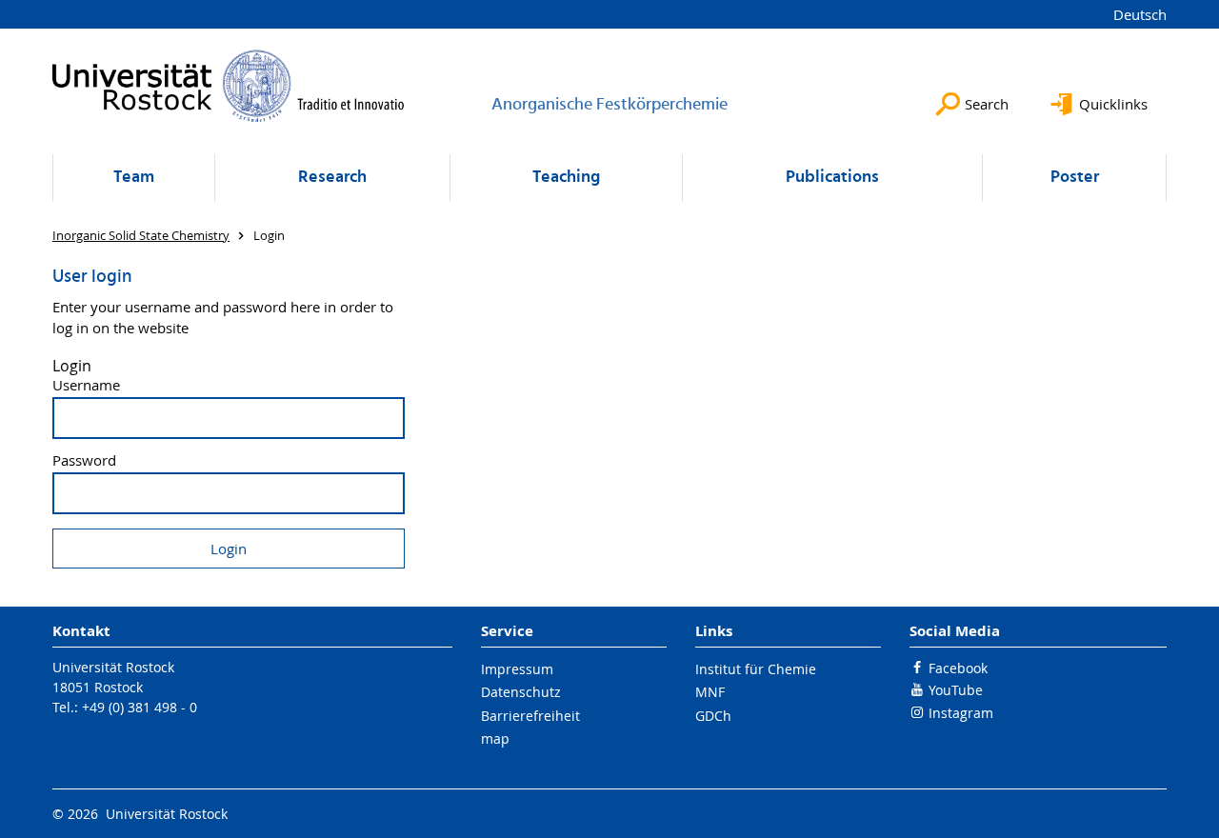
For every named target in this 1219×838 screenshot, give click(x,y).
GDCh (713, 716)
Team (133, 177)
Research (332, 177)
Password (84, 460)
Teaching (566, 177)
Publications (832, 177)
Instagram (961, 713)
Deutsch (1140, 14)
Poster (1074, 177)
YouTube (956, 690)
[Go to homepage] (228, 86)
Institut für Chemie (755, 669)
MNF (710, 692)
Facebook (958, 668)
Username (86, 385)
